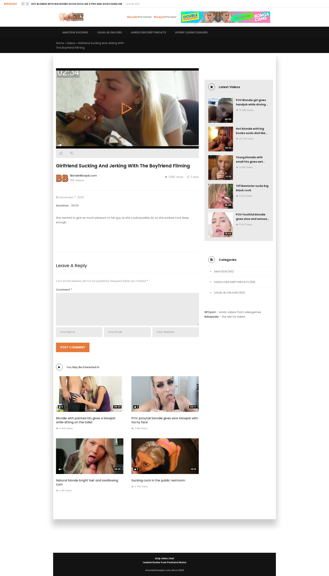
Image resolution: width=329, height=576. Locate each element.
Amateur (220, 271)
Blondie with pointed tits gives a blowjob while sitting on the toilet (85, 420)
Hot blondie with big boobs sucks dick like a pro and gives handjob (77, 4)
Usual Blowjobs (226, 293)
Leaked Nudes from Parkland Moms (164, 562)
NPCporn (210, 312)
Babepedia (211, 317)
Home (60, 43)
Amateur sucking (75, 32)
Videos (71, 43)
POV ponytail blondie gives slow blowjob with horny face (164, 420)
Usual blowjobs (109, 32)
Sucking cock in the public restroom (158, 480)
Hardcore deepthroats (148, 32)
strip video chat (164, 558)
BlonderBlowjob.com (83, 176)
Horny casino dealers (191, 32)
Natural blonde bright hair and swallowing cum (87, 482)
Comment (64, 290)
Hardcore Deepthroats (231, 282)
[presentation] (23, 4)
